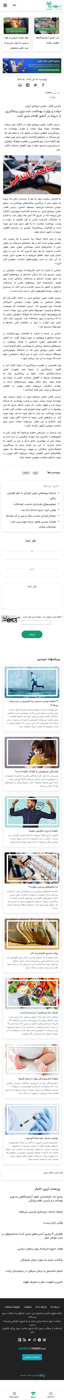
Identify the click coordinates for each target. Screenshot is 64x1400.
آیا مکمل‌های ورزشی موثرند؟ (43, 887)
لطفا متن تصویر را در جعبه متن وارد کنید (43, 617)
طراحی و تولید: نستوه (29, 1375)
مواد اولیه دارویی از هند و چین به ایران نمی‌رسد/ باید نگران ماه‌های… (16, 43)
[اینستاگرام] (34, 1340)
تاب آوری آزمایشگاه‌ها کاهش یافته (47, 40)
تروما (35, 472)
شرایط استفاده (12, 1307)
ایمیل (32, 569)
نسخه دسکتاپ (32, 1357)
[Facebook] (43, 85)
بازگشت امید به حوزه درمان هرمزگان (41, 1260)
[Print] (20, 85)
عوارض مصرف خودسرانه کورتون (42, 1138)
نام (32, 551)
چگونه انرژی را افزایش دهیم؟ (43, 831)
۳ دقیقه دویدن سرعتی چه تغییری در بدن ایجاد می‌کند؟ (33, 703)
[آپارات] (44, 1340)
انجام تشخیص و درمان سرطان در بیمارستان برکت (34, 1271)
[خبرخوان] (24, 1340)
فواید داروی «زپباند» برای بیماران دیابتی (40, 1249)
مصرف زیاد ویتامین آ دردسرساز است (39, 1012)
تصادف (26, 472)
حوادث (52, 97)
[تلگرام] (39, 1340)
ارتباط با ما (41, 1307)
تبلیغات (28, 1307)
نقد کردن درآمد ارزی (53, 1172)
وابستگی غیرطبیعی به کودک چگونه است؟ (36, 771)
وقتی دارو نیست (53, 1223)
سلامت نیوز (48, 5)
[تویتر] (29, 1340)
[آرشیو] (19, 1340)
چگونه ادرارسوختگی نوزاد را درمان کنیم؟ (38, 1078)
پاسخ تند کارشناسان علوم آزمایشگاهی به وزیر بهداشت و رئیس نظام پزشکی (36, 1198)
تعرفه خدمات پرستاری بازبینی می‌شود (41, 1212)
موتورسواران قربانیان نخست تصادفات (35, 504)
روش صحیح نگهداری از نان (44, 953)
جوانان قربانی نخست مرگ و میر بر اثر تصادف (31, 516)
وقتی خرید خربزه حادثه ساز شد (38, 510)
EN (14, 5)
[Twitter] (35, 85)
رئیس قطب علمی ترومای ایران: (43, 106)
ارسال (32, 634)
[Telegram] (27, 85)
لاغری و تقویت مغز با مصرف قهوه (43, 1282)
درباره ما (55, 1307)
